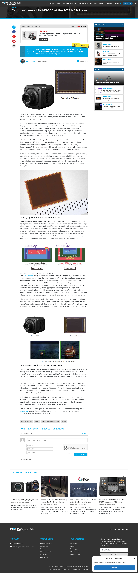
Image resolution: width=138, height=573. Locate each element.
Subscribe (127, 3)
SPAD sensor (28, 276)
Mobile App (44, 546)
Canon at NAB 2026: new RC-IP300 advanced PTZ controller (112, 501)
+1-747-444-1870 (17, 543)
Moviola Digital (75, 555)
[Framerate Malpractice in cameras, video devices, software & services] (98, 98)
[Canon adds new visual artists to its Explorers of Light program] (83, 486)
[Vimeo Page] (127, 529)
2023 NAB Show (26, 421)
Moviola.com (74, 552)
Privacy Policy (66, 569)
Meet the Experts (45, 552)
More (117, 3)
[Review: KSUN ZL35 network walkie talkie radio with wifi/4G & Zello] (98, 53)
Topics (42, 549)
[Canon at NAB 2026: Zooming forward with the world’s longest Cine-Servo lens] (54, 486)
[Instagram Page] (119, 529)
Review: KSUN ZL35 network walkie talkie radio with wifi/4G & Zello (111, 55)
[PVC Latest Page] (122, 69)
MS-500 (63, 421)
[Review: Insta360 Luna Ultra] (98, 45)
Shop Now (43, 39)
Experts (110, 3)
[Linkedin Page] (123, 529)
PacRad (72, 546)
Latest (52, 3)
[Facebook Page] (111, 529)
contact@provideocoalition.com (23, 547)
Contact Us (44, 557)
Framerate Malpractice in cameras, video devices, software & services (111, 100)
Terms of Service (55, 569)
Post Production (81, 3)
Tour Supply (74, 549)
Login (85, 433)
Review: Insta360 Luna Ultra (111, 46)
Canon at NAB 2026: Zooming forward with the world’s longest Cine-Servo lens (54, 502)
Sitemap (85, 569)
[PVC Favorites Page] (122, 25)
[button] (134, 558)
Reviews (102, 3)
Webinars (43, 555)
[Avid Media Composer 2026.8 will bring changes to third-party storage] (98, 90)
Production (68, 3)
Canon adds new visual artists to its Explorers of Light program (83, 502)
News (59, 3)
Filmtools (73, 543)
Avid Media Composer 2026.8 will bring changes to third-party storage (112, 92)
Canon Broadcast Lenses (50, 421)
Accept (114, 567)
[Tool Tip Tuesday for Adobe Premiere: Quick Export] (98, 106)
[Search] (135, 3)
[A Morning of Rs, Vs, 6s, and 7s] (25, 486)
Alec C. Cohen (52, 504)
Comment (83, 61)
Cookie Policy (76, 569)
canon (37, 421)
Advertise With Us (46, 543)
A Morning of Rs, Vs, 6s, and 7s (24, 500)
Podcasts (93, 3)
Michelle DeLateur (25, 502)
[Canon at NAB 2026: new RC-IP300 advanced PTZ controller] (113, 486)
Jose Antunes (31, 61)
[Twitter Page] (115, 529)
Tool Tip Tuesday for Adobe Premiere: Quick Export (111, 107)
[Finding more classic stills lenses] (98, 61)
